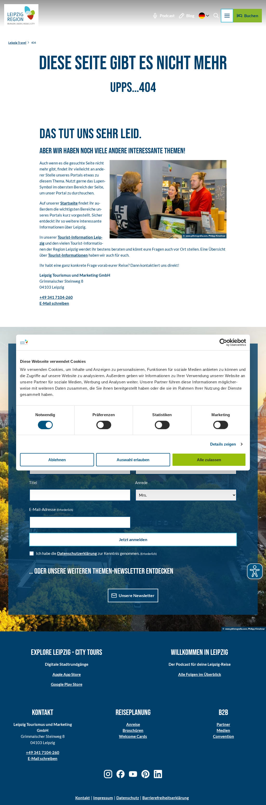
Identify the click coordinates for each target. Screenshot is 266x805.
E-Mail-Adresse (51, 509)
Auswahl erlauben (133, 460)
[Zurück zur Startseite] (21, 15)
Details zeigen (223, 444)
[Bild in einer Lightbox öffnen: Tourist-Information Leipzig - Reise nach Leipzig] (168, 199)
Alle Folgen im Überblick (199, 674)
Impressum (103, 797)
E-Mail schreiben (42, 758)
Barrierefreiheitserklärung (165, 797)
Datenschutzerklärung (77, 553)
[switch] (103, 425)
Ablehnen (57, 460)
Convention (223, 736)
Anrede (141, 482)
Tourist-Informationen (68, 255)
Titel (33, 482)
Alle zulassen (209, 460)
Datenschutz (127, 797)
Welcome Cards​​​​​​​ (133, 736)
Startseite (69, 203)
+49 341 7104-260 (42, 752)
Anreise (133, 724)
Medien (223, 730)
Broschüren (133, 730)
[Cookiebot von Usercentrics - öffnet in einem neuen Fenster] (223, 342)
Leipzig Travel (17, 42)
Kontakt (82, 797)
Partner (223, 724)
